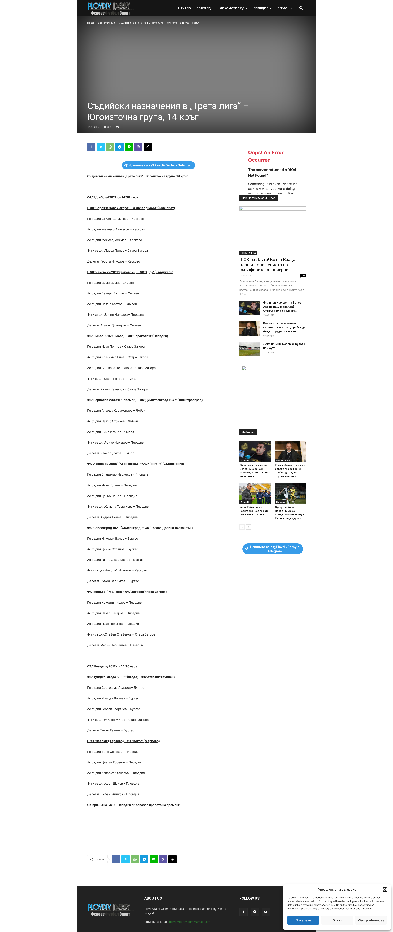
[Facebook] (91, 147)
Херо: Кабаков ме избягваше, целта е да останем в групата (253, 511)
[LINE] (129, 147)
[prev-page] (242, 527)
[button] (385, 890)
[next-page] (248, 527)
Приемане (303, 920)
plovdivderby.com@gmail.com (189, 922)
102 (303, 275)
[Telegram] (119, 147)
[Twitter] (101, 147)
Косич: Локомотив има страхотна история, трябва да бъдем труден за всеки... (284, 327)
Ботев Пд (203, 8)
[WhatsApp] (110, 147)
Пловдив (261, 8)
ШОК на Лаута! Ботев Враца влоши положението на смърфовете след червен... (267, 264)
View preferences (371, 920)
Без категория (106, 22)
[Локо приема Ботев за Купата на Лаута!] (249, 349)
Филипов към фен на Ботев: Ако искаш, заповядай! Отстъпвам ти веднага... (282, 306)
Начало (184, 8)
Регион (284, 8)
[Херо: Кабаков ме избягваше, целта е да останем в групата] (255, 493)
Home (90, 22)
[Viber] (138, 147)
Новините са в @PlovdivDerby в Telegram (160, 165)
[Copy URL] (148, 147)
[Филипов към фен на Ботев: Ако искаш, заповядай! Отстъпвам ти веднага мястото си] (249, 308)
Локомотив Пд (232, 8)
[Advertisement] (196, 55)
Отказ (337, 920)
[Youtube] (266, 912)
